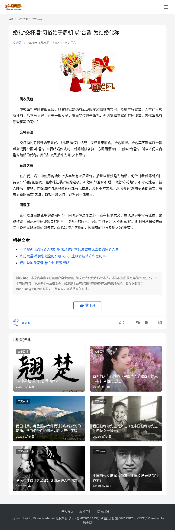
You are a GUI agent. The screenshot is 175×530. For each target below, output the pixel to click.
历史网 (87, 522)
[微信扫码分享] (138, 322)
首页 (11, 19)
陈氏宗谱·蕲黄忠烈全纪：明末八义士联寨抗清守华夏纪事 (63, 256)
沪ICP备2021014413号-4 (86, 518)
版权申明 (85, 511)
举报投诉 (67, 511)
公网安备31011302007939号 (127, 518)
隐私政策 (103, 511)
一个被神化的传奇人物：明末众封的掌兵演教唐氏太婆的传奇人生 (69, 249)
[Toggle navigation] (166, 7)
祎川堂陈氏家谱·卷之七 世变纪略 (44, 263)
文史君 (17, 43)
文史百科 (70, 43)
